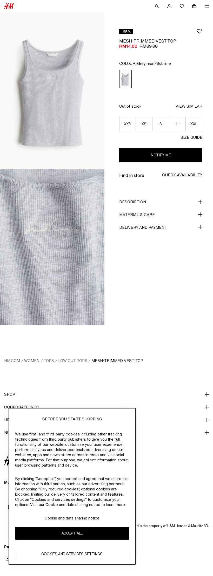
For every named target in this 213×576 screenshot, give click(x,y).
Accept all (72, 533)
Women (31, 360)
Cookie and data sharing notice (72, 518)
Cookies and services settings (72, 554)
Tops (49, 360)
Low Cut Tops (72, 360)
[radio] (125, 79)
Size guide (191, 137)
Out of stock (130, 106)
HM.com (12, 360)
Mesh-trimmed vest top (117, 360)
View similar (189, 106)
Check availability (182, 175)
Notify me (161, 155)
